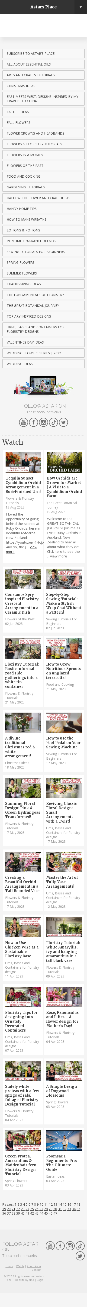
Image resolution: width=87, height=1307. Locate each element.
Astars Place (56, 7)
